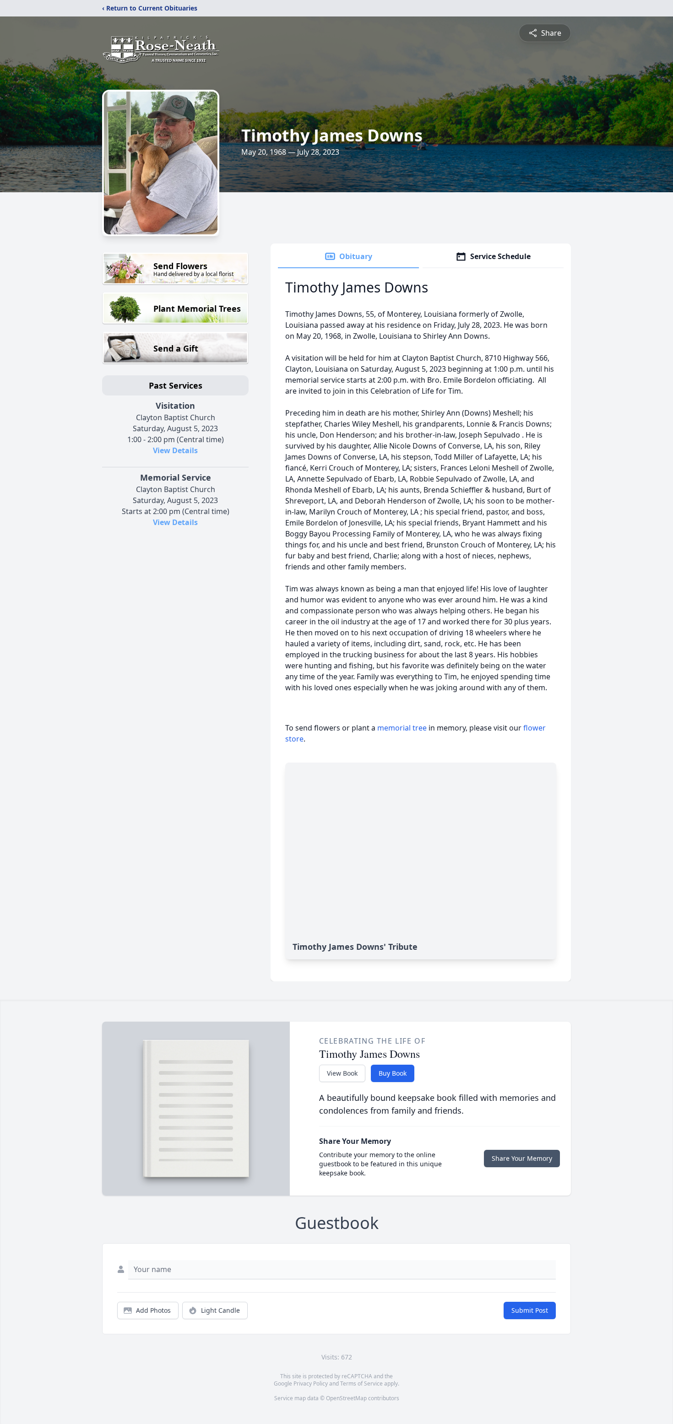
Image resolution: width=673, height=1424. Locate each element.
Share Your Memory (522, 1158)
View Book (342, 1073)
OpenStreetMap (346, 1398)
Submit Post (529, 1310)
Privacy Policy (310, 1383)
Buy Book (393, 1073)
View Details (175, 450)
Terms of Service (361, 1383)
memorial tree (402, 728)
